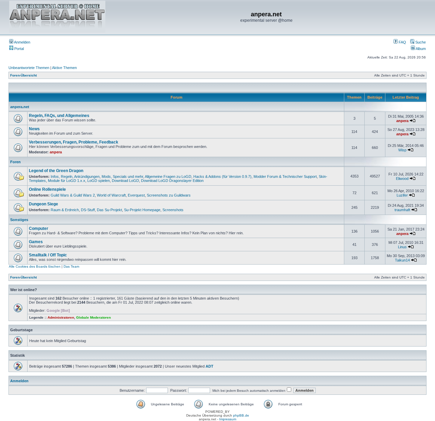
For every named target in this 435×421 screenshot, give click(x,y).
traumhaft (402, 210)
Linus (402, 247)
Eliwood (402, 178)
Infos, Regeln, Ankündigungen (75, 176)
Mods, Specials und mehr (122, 176)
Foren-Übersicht (23, 75)
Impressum (227, 419)
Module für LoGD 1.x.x (66, 181)
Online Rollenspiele (47, 189)
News (34, 129)
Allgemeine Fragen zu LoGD (168, 176)
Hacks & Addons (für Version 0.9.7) (222, 176)
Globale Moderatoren (93, 317)
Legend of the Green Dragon (56, 170)
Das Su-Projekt (109, 210)
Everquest (136, 195)
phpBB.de (241, 415)
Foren (15, 162)
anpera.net (19, 107)
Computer (38, 228)
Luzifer (402, 195)
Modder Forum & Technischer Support (285, 176)
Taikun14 (402, 260)
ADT (209, 366)
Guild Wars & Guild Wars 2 (73, 195)
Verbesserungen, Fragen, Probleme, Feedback (73, 142)
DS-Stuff (88, 210)
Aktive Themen (64, 68)
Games (36, 241)
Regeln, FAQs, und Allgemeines (59, 115)
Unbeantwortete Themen (28, 68)
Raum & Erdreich (65, 210)
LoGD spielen (98, 181)
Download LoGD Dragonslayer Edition (172, 181)
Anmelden (21, 42)
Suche (420, 42)
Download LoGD (125, 181)
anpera (402, 121)
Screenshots (173, 210)
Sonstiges (19, 220)
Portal (18, 49)
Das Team (71, 266)
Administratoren (61, 317)
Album (420, 49)
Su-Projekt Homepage (142, 210)
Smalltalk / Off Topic (48, 255)
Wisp (402, 150)
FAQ (402, 42)
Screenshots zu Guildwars (169, 195)
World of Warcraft (111, 195)
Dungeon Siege (43, 204)
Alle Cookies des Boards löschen (34, 266)
